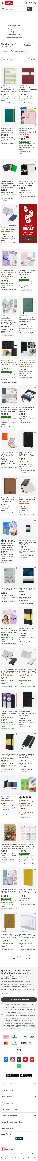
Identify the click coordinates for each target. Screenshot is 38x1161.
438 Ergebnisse (6, 46)
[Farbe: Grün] (11, 540)
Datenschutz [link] (24, 1154)
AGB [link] (32, 1154)
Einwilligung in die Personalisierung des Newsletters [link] (19, 1019)
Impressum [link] (4, 1154)
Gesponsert (4, 85)
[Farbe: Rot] (8, 540)
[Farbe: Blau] (2, 540)
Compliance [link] (14, 1154)
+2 (14, 541)
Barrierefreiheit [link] (32, 1158)
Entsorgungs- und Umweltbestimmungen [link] (13, 1158)
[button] (6, 52)
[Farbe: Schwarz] (5, 540)
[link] (25, 3)
